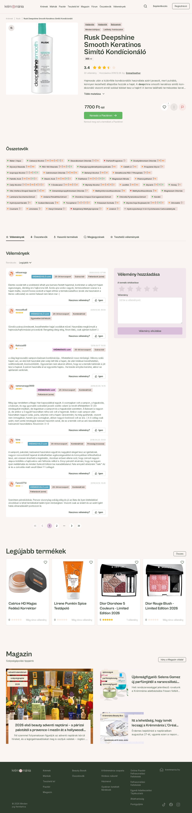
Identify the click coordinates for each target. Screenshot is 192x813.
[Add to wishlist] (45, 562)
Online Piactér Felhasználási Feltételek (137, 773)
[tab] (15, 237)
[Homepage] (14, 6)
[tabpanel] (96, 389)
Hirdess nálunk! (109, 776)
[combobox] (25, 263)
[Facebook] (171, 804)
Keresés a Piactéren (101, 115)
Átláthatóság (137, 799)
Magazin (85, 6)
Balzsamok (116, 24)
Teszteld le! (73, 6)
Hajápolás (89, 24)
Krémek (44, 6)
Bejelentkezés (160, 6)
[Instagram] (178, 804)
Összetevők (105, 6)
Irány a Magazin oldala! (172, 659)
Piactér (62, 6)
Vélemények (119, 6)
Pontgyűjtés (136, 804)
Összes (179, 553)
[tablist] (96, 237)
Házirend (106, 781)
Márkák (53, 6)
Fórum (95, 6)
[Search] (145, 6)
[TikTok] (164, 804)
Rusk (18, 18)
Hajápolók (102, 24)
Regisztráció (181, 6)
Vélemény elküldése (150, 330)
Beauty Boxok (79, 770)
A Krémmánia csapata (112, 770)
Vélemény (123, 295)
